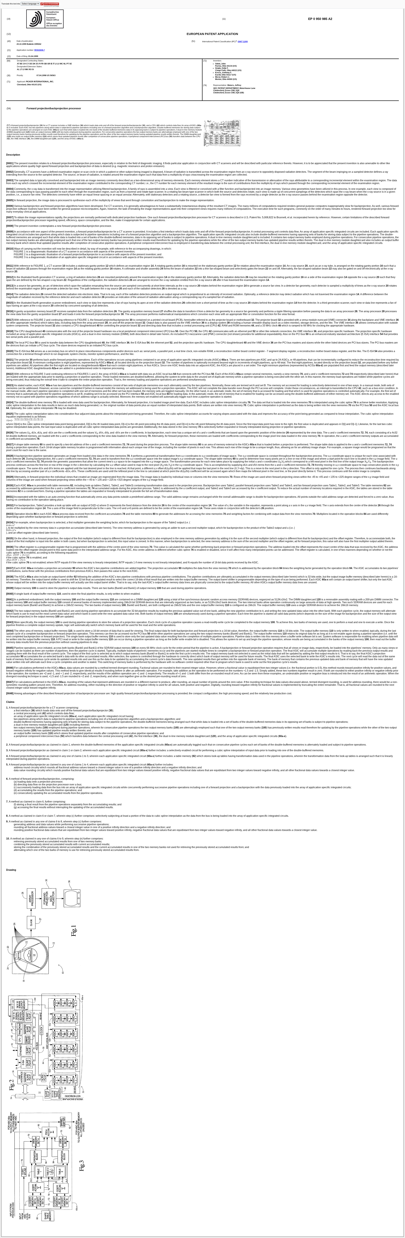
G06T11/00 (243, 41)
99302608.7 (39, 50)
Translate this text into (10, 4)
